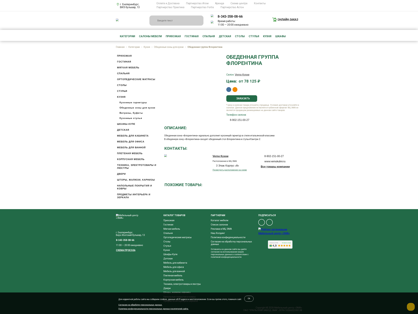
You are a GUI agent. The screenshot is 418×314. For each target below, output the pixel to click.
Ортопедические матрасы (136, 79)
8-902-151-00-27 (239, 120)
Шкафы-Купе (126, 124)
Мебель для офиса (130, 141)
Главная (120, 47)
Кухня (267, 36)
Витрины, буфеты (131, 113)
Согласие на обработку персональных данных (231, 242)
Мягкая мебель (128, 67)
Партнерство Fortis (202, 7)
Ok (249, 298)
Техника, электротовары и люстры (136, 166)
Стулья (254, 36)
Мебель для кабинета (133, 135)
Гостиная (192, 36)
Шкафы (280, 36)
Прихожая (173, 36)
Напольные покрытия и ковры (134, 187)
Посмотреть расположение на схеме (230, 170)
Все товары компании (275, 166)
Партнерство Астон (232, 7)
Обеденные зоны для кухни (169, 47)
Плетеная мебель (130, 153)
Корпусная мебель (131, 159)
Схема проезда (125, 250)
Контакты (260, 3)
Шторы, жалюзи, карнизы (136, 179)
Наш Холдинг (218, 233)
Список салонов (219, 224)
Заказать (243, 98)
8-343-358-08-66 (230, 16)
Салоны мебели (150, 36)
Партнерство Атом (197, 3)
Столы (240, 36)
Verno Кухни (242, 74)
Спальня (208, 36)
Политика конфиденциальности (228, 237)
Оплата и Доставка (167, 3)
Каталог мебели (219, 220)
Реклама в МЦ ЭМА (221, 229)
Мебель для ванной (131, 147)
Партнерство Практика (170, 7)
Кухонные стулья (131, 118)
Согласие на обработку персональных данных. (140, 305)
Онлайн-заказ (288, 19)
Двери (121, 174)
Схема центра (239, 3)
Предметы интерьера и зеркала (133, 196)
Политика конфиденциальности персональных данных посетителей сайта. (153, 309)
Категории (127, 36)
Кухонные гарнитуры (133, 102)
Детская (225, 36)
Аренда (219, 3)
